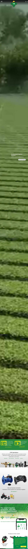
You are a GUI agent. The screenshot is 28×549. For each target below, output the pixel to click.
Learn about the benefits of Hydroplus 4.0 (8, 521)
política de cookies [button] (17, 544)
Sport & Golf (17, 458)
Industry (21, 458)
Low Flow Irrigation (22, 159)
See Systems (14, 491)
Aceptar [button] (23, 546)
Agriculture (5, 458)
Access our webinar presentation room (22, 446)
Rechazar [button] (17, 546)
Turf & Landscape (11, 458)
